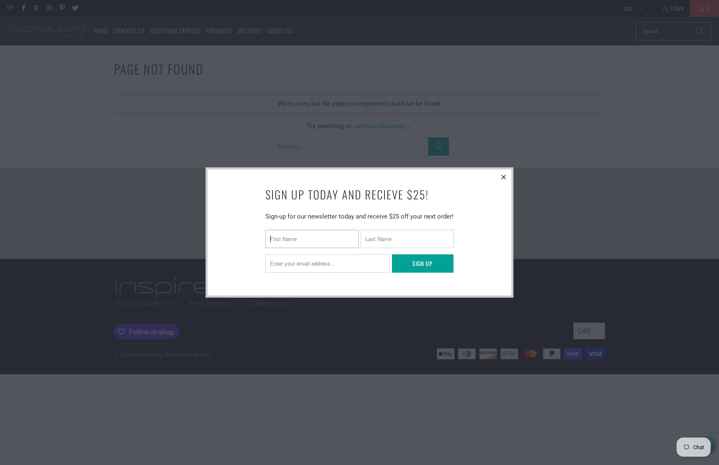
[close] (503, 176)
